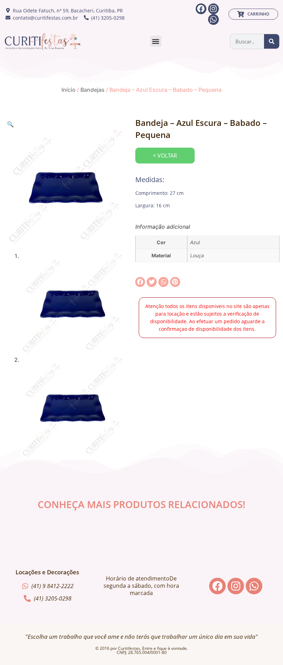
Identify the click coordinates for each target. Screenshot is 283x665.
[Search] (271, 41)
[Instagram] (213, 8)
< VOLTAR (165, 155)
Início (68, 89)
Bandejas (92, 89)
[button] (156, 41)
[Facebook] (201, 8)
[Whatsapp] (213, 19)
